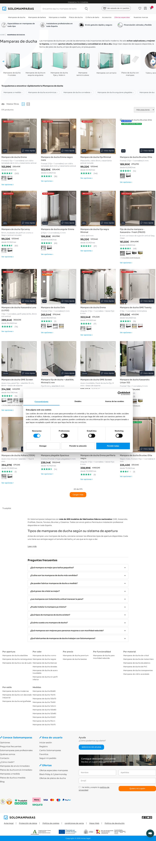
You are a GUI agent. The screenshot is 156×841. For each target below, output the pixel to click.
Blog (2, 781)
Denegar (43, 446)
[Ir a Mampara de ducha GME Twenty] (137, 286)
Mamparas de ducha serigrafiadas (16, 701)
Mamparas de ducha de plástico (136, 663)
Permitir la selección (78, 446)
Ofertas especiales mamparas (53, 770)
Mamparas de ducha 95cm (44, 721)
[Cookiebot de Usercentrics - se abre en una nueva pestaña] (119, 393)
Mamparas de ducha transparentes (138, 670)
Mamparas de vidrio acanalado (136, 674)
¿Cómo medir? (7, 762)
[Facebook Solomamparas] (143, 817)
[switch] (64, 436)
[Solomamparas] (41, 817)
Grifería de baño (92, 17)
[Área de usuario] (145, 8)
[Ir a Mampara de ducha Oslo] (58, 286)
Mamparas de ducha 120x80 (44, 713)
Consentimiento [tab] (41, 402)
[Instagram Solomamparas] (145, 817)
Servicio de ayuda (91, 747)
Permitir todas (113, 446)
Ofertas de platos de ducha (52, 778)
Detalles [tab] (78, 401)
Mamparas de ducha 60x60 (44, 717)
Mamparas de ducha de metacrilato (138, 659)
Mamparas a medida (57, 17)
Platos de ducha (76, 17)
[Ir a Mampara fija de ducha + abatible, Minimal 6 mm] (58, 359)
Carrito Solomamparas (50, 750)
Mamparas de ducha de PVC (135, 667)
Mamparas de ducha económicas (42, 92)
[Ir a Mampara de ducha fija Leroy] (19, 208)
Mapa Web (94, 823)
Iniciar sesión (45, 742)
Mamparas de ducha (16, 17)
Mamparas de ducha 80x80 (44, 691)
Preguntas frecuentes (10, 746)
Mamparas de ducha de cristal (136, 655)
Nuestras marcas (141, 17)
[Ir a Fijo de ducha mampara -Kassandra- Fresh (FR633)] (137, 208)
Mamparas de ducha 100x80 (44, 710)
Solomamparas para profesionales (16, 750)
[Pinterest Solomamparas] (151, 817)
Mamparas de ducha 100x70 (44, 698)
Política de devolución (115, 823)
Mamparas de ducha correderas (76, 92)
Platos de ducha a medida (12, 778)
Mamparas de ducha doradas (45, 667)
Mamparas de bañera (37, 17)
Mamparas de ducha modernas (15, 691)
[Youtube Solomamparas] (148, 817)
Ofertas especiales (122, 17)
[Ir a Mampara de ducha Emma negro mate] (58, 136)
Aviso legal (9, 823)
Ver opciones (7, 184)
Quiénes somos (7, 754)
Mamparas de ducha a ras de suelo (17, 663)
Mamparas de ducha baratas (75, 659)
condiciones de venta (74, 823)
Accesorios (106, 17)
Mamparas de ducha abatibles (15, 655)
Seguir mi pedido (47, 758)
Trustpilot (6, 508)
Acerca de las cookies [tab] (114, 401)
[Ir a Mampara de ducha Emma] (19, 136)
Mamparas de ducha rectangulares (17, 659)
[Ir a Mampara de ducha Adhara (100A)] (19, 434)
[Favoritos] (140, 8)
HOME (2, 35)
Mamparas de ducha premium (76, 655)
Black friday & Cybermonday (53, 774)
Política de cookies (51, 823)
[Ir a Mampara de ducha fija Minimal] (98, 136)
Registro (43, 746)
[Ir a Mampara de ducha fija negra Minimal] (98, 208)
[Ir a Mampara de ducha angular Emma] (58, 208)
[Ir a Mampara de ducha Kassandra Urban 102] (137, 359)
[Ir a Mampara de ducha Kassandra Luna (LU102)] (19, 286)
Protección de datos (28, 823)
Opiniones (5, 742)
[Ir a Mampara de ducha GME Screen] (19, 359)
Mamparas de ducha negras (44, 659)
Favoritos (43, 754)
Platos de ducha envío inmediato (16, 770)
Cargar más (78, 494)
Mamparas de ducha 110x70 (44, 724)
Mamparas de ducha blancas (45, 663)
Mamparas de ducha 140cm (44, 706)
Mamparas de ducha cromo (44, 655)
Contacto (4, 758)
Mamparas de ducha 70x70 (44, 695)
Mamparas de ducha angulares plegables (115, 92)
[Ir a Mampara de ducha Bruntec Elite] (137, 136)
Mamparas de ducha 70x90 (44, 702)
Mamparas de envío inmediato (15, 766)
